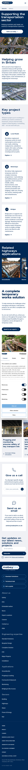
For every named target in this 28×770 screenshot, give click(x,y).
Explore (7, 155)
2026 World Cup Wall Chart (9, 756)
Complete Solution (7, 647)
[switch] (24, 389)
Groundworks (6, 671)
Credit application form (8, 740)
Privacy (4, 729)
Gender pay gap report (8, 744)
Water (4, 708)
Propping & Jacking (8, 675)
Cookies (4, 733)
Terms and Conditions (18, 557)
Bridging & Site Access (9, 689)
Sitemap (4, 752)
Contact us (5, 624)
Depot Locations (7, 615)
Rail (3, 717)
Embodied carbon (7, 606)
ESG (3, 602)
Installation (5, 661)
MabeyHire (4, 8)
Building (4, 699)
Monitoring (5, 684)
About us (6, 593)
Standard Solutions (8, 639)
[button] (26, 268)
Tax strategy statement (8, 748)
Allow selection (14, 410)
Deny (14, 415)
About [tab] (23, 358)
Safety (4, 597)
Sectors (5, 694)
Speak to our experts (10, 329)
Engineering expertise (12, 634)
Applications (7, 667)
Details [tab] (14, 358)
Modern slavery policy (8, 737)
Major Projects (6, 656)
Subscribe (7, 553)
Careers (4, 619)
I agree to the (14, 557)
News (3, 611)
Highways (5, 703)
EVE (3, 652)
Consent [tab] (5, 358)
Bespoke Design (7, 643)
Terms (3, 725)
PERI (3, 628)
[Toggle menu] (25, 3)
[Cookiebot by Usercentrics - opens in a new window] (19, 354)
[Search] (22, 489)
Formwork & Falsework (9, 680)
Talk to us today (11, 31)
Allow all (14, 406)
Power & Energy (7, 712)
